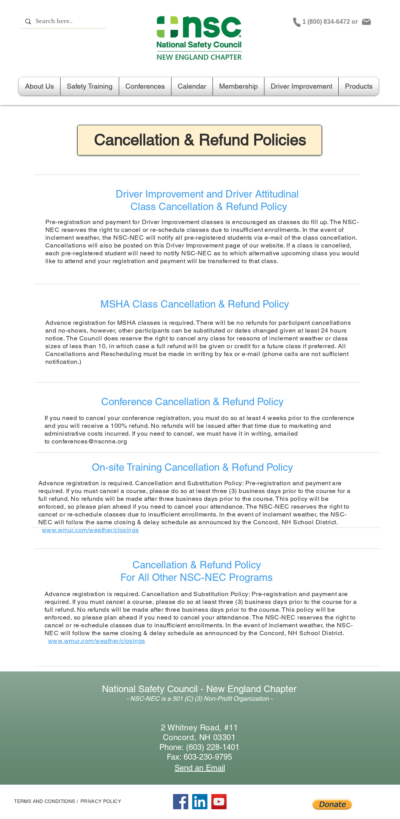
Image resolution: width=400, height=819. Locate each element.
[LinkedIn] (199, 801)
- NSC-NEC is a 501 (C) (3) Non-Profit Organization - (199, 698)
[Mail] (366, 22)
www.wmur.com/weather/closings (90, 530)
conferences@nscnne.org (89, 441)
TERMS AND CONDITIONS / (46, 801)
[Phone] (296, 22)
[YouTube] (219, 801)
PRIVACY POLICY (100, 801)
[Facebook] (180, 801)
